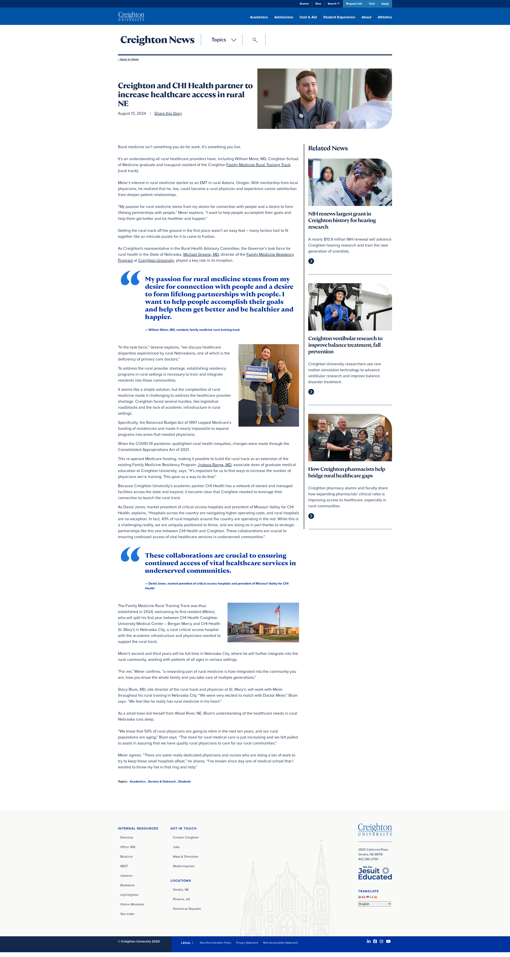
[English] (360, 898)
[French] (364, 898)
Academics (138, 781)
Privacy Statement (247, 943)
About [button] (366, 17)
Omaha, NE (181, 889)
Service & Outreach (162, 781)
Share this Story (168, 113)
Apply (385, 4)
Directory (126, 837)
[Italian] (372, 898)
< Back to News (128, 59)
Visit (372, 4)
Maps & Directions (185, 856)
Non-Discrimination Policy (215, 943)
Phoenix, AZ (181, 899)
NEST (124, 866)
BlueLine (126, 856)
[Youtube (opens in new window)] (388, 941)
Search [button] (332, 4)
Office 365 (127, 847)
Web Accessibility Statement (280, 943)
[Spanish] (376, 898)
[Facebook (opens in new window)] (375, 941)
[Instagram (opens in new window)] (381, 941)
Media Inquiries (183, 866)
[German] (368, 898)
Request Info (354, 4)
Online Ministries (132, 904)
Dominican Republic (187, 908)
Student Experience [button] (339, 17)
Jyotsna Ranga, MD (214, 465)
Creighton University (156, 260)
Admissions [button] (283, 17)
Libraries (126, 875)
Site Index (127, 914)
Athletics (385, 17)
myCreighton (129, 894)
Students (184, 781)
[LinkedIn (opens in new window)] (369, 941)
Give (318, 4)
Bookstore (127, 885)
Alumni (304, 4)
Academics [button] (259, 17)
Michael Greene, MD (201, 254)
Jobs (176, 847)
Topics (219, 39)
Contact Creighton (186, 837)
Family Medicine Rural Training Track (258, 165)
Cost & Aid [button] (308, 17)
